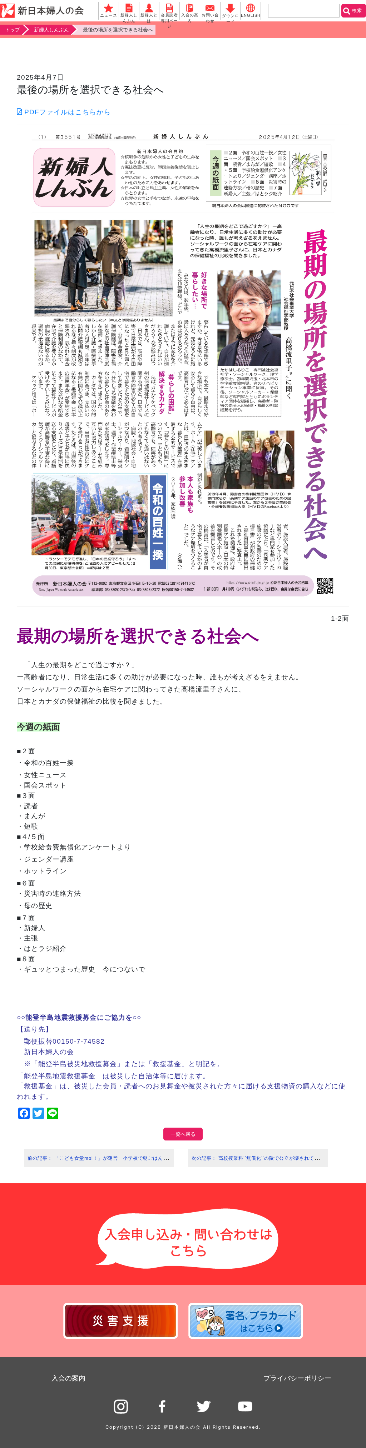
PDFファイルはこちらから (66, 112)
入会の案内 (68, 1378)
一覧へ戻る (183, 1134)
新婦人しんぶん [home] (51, 30)
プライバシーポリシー (297, 1378)
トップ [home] (12, 30)
